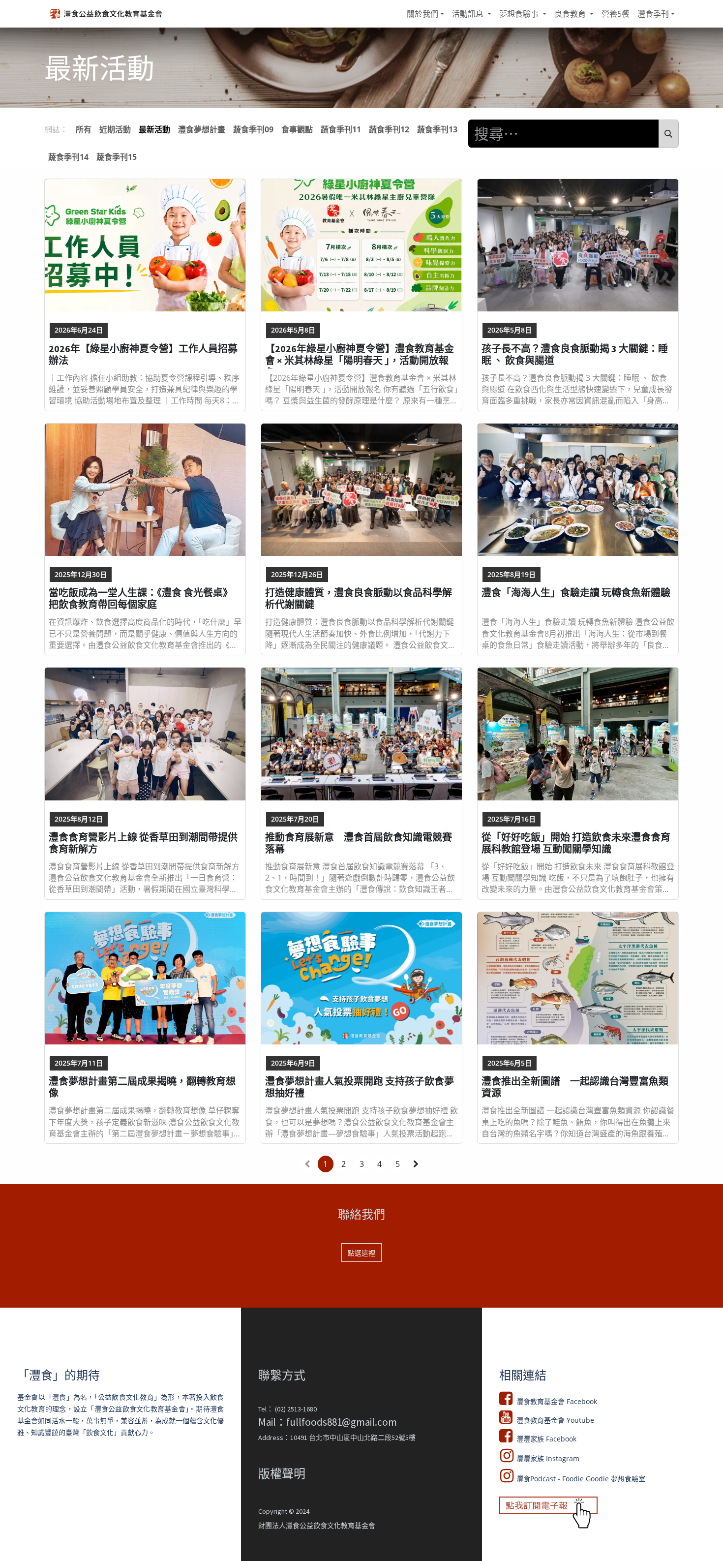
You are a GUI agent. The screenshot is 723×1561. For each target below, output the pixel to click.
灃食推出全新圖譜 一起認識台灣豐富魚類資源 (575, 1087)
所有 (83, 129)
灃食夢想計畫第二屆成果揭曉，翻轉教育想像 (142, 1087)
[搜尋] (668, 134)
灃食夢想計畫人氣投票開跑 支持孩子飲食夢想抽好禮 (359, 1087)
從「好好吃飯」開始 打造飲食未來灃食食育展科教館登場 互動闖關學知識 (576, 843)
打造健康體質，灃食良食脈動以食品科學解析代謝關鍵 (358, 599)
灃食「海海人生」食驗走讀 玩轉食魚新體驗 (576, 593)
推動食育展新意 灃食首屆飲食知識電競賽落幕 (358, 843)
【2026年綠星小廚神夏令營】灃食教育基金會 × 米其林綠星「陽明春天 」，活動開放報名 (359, 355)
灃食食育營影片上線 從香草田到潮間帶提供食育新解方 (143, 843)
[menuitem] (425, 14)
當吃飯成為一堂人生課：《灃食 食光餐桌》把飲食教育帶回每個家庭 (141, 599)
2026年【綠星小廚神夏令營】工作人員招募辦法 (143, 355)
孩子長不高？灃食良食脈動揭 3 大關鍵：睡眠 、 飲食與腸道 (575, 355)
